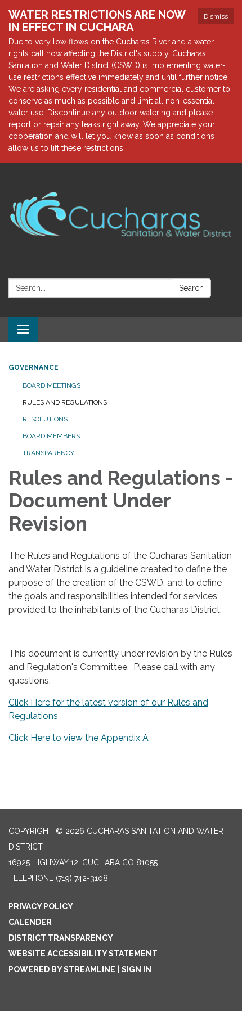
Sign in (136, 969)
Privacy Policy (40, 906)
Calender (30, 922)
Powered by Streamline (61, 969)
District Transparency (60, 937)
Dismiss (216, 16)
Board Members (51, 436)
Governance (33, 367)
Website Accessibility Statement (83, 953)
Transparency (48, 453)
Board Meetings (51, 385)
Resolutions (45, 419)
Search (191, 288)
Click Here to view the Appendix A (78, 738)
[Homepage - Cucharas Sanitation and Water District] (121, 206)
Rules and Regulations (65, 402)
